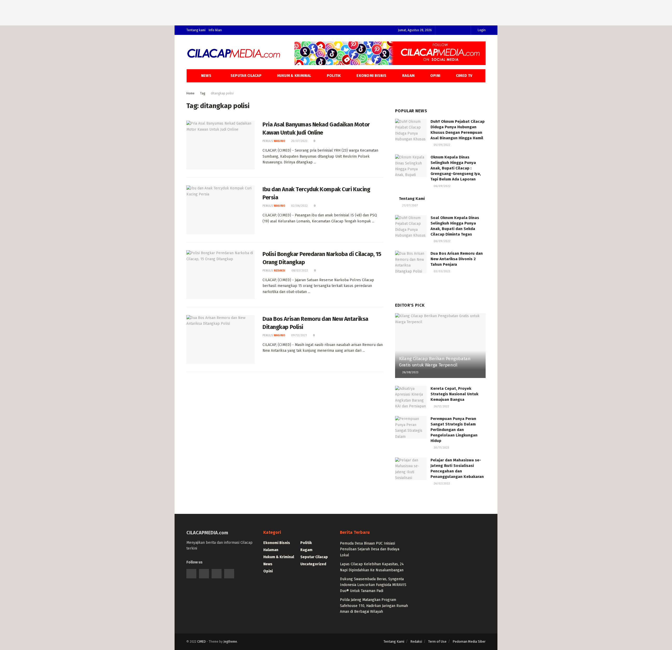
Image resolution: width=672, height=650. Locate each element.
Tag (202, 93)
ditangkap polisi (222, 93)
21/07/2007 (409, 205)
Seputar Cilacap (245, 75)
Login (481, 30)
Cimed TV (464, 75)
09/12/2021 (298, 335)
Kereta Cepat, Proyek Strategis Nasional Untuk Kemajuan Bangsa (454, 394)
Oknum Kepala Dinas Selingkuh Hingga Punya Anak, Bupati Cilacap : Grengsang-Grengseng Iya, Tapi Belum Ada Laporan (455, 168)
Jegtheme (230, 641)
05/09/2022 (441, 145)
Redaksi (279, 270)
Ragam (408, 75)
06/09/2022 (441, 186)
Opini (435, 75)
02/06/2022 (299, 205)
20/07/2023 (298, 141)
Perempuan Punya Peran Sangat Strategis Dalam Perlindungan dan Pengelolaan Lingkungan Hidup (453, 429)
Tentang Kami (412, 198)
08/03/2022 (299, 270)
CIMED (201, 641)
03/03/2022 (441, 271)
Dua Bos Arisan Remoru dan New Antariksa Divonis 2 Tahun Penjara (456, 259)
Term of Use (437, 641)
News (206, 75)
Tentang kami (196, 30)
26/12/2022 (441, 406)
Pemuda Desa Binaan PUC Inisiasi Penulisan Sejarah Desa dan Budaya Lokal (369, 549)
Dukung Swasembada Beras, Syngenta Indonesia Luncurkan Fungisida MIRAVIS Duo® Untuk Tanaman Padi (373, 585)
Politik (334, 75)
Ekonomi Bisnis (371, 75)
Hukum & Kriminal (294, 75)
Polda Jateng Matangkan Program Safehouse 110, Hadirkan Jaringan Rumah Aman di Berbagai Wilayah (374, 606)
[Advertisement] (336, 12)
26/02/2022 (441, 483)
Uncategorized (313, 564)
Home (190, 93)
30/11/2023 (441, 447)
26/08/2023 (409, 372)
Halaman (270, 550)
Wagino (279, 141)
